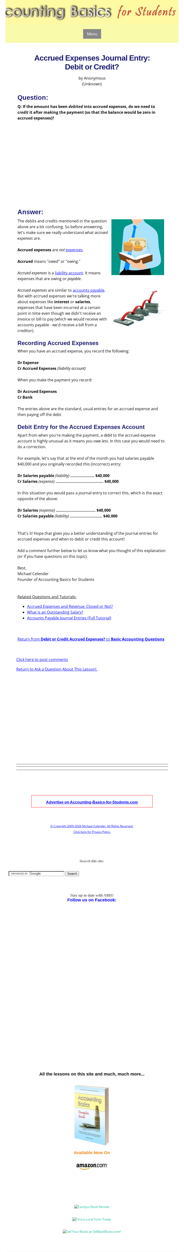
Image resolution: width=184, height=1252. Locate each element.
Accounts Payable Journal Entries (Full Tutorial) (69, 618)
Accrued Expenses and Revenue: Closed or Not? (70, 606)
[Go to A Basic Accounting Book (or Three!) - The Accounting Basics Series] (92, 1145)
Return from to (90, 639)
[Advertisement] (92, 160)
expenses (74, 249)
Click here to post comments (42, 659)
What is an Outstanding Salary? (55, 612)
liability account (69, 273)
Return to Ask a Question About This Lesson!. (56, 669)
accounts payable (88, 290)
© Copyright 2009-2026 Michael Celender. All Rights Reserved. (91, 826)
